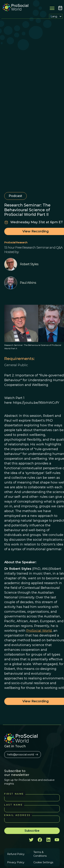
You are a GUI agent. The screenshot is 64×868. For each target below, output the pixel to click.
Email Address (17, 815)
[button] (56, 16)
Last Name (13, 804)
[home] (14, 7)
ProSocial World (39, 631)
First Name (14, 793)
